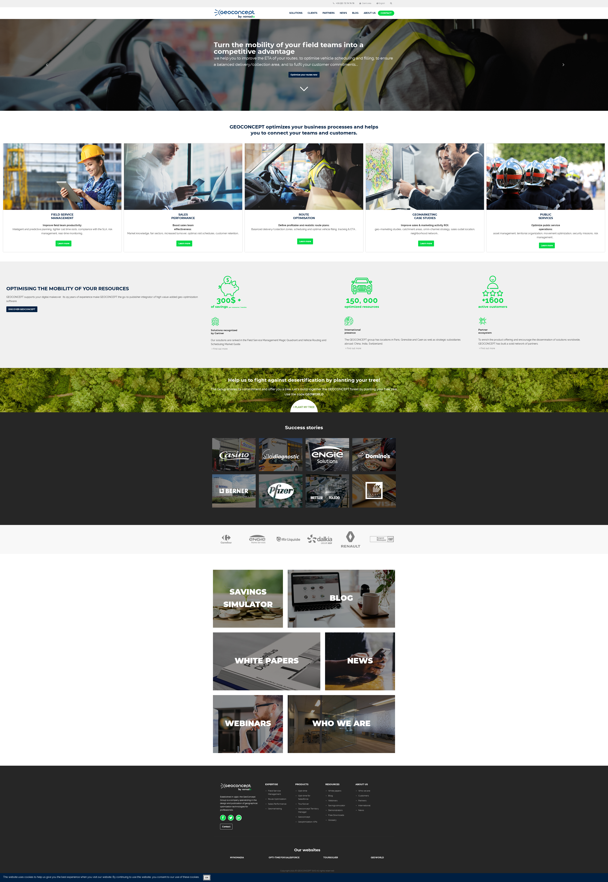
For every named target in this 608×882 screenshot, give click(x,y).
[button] (45, 65)
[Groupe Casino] (234, 454)
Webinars (332, 800)
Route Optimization (277, 799)
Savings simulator (336, 805)
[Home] (235, 11)
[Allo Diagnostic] (280, 454)
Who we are (364, 791)
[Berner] (234, 491)
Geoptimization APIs (307, 822)
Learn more (63, 243)
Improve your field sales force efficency (304, 69)
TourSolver (303, 804)
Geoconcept (304, 817)
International (364, 805)
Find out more (220, 349)
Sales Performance (277, 804)
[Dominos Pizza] (374, 454)
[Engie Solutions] (327, 454)
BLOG (355, 13)
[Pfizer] (280, 491)
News (343, 13)
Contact (386, 13)
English (381, 3)
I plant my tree (304, 407)
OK (206, 877)
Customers (363, 795)
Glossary (332, 820)
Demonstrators (335, 810)
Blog (330, 795)
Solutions (295, 13)
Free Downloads (336, 815)
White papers (334, 791)
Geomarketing (275, 808)
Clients (312, 13)
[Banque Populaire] (374, 491)
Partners (329, 13)
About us (370, 13)
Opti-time (302, 791)
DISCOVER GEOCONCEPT (21, 309)
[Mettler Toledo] (327, 491)
